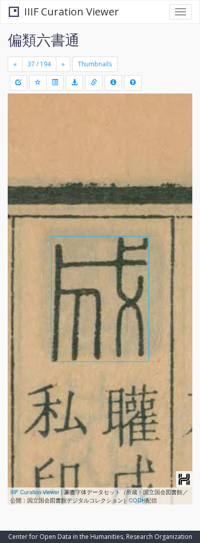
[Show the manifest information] (113, 82)
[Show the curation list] (55, 82)
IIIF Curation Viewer (71, 11)
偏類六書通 (43, 39)
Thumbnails (95, 64)
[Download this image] (74, 82)
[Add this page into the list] (38, 82)
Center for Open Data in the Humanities (65, 536)
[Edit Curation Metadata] (18, 82)
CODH (137, 500)
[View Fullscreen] (21, 145)
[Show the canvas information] (94, 82)
